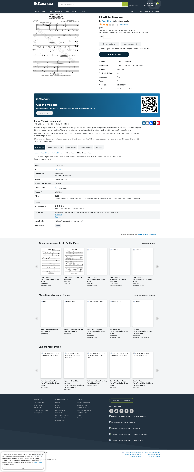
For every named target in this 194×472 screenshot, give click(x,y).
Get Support (38, 413)
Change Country (38, 455)
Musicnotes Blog (82, 405)
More (141, 11)
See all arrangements (148, 243)
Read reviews (123, 25)
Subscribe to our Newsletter (122, 400)
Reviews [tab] (99, 147)
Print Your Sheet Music (41, 410)
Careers (57, 402)
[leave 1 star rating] (100, 24)
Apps (131, 11)
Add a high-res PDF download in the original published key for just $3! (125, 49)
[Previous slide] (36, 266)
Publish (57, 407)
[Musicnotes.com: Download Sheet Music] (43, 4)
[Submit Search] (125, 4)
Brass (67, 11)
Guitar (44, 11)
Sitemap (79, 415)
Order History (38, 405)
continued (58, 215)
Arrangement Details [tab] (55, 147)
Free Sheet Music (82, 413)
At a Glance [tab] (39, 147)
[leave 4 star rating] (110, 24)
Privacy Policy (59, 420)
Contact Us (58, 413)
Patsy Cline (106, 21)
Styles (83, 11)
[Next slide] (157, 266)
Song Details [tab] (70, 147)
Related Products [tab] (86, 147)
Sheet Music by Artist (83, 402)
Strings (74, 11)
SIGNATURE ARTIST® (83, 407)
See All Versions (129, 44)
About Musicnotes (61, 399)
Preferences (38, 407)
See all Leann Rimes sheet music (144, 295)
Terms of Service (60, 418)
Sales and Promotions (84, 410)
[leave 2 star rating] (103, 24)
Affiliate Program (60, 410)
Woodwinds (58, 11)
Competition (81, 418)
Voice (50, 11)
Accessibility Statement (62, 415)
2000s (58, 226)
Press (57, 405)
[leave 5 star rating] (113, 24)
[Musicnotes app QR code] (149, 105)
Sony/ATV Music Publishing (147, 234)
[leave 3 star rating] (106, 24)
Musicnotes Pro (133, 3)
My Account (148, 5)
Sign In (151, 3)
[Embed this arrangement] (144, 123)
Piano (37, 11)
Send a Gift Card (133, 5)
